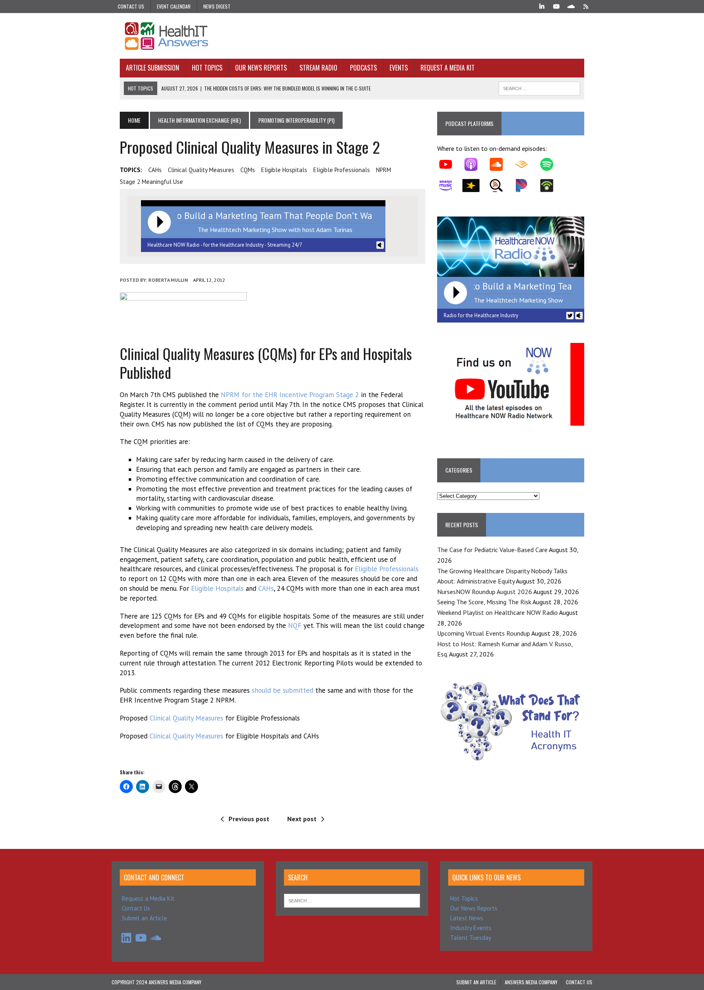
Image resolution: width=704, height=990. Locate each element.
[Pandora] (525, 185)
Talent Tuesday (470, 937)
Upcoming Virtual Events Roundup (483, 633)
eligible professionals (341, 170)
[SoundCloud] (571, 6)
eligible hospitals (284, 170)
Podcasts (363, 68)
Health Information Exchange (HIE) (199, 120)
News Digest (217, 6)
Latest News (466, 918)
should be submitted (282, 690)
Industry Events (470, 928)
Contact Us (131, 6)
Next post (302, 819)
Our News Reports (261, 68)
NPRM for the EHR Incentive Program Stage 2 (290, 394)
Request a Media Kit (447, 68)
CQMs (247, 170)
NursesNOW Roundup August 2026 (484, 592)
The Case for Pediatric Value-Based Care (492, 550)
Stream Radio (318, 68)
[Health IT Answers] (352, 36)
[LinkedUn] (541, 6)
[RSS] (585, 6)
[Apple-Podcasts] (475, 164)
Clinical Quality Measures (201, 170)
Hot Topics (207, 68)
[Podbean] (550, 185)
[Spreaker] (475, 185)
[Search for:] (352, 900)
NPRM (383, 170)
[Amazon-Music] (449, 185)
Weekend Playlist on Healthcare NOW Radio (497, 612)
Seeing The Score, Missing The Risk (484, 602)
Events (398, 68)
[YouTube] (556, 6)
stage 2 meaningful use (151, 182)
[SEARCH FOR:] (539, 87)
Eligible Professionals (386, 568)
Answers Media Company (531, 982)
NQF (294, 625)
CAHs (155, 170)
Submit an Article (144, 918)
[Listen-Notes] (500, 185)
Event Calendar (174, 6)
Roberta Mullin (168, 280)
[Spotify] (550, 164)
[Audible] (525, 164)
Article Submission (152, 68)
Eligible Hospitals (217, 588)
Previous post (249, 819)
